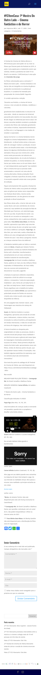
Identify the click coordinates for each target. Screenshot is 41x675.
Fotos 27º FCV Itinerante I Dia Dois (15, 652)
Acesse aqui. (8, 489)
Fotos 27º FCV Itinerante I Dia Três (15, 640)
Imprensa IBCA (12, 28)
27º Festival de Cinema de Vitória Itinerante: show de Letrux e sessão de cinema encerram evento (19, 646)
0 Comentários (16, 31)
